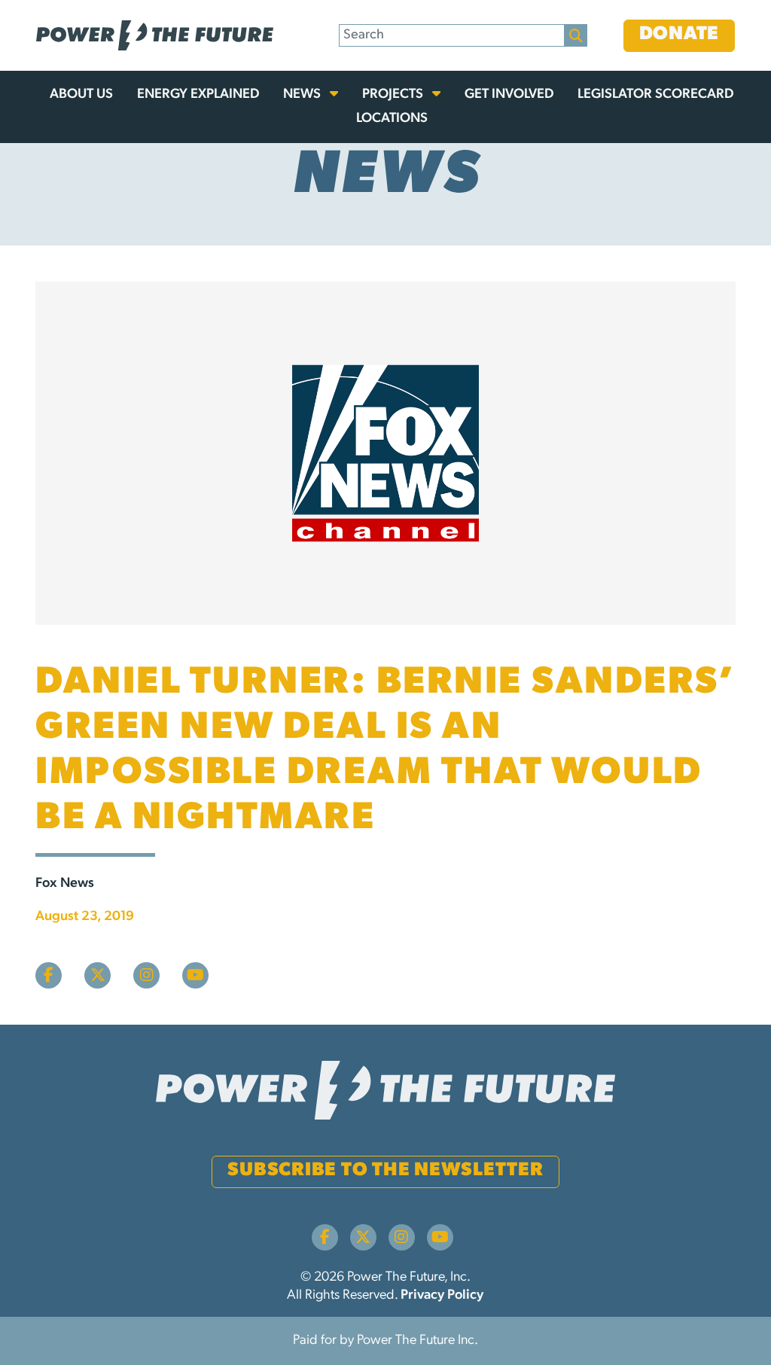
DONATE (679, 34)
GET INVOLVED (509, 95)
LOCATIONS (392, 119)
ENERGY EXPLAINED (198, 95)
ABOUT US (81, 95)
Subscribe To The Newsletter (385, 1170)
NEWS (303, 95)
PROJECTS (394, 95)
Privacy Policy (442, 1296)
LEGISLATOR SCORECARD (655, 95)
